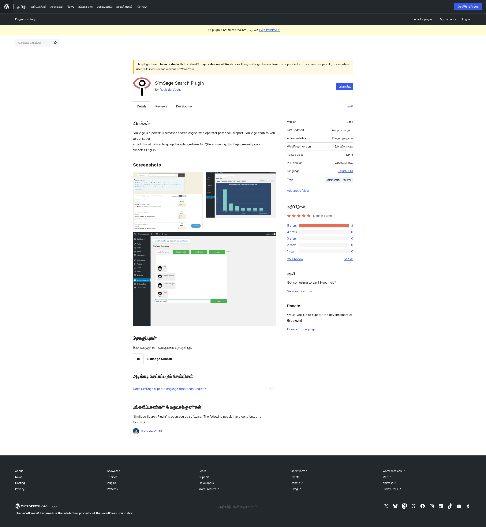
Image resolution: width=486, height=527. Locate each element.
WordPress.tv (209, 489)
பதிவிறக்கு (345, 86)
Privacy (19, 489)
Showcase (113, 471)
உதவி (350, 106)
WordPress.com (394, 471)
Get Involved (299, 471)
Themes (112, 477)
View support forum (300, 291)
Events (295, 477)
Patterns (112, 489)
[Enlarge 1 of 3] (198, 177)
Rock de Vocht (170, 90)
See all (348, 259)
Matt (387, 477)
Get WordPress (468, 6)
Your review (295, 259)
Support (204, 477)
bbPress (389, 482)
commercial (333, 179)
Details (141, 106)
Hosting (20, 482)
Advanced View (298, 190)
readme (347, 179)
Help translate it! (269, 30)
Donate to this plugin (301, 329)
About (19, 471)
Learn (202, 471)
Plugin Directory (25, 19)
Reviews (161, 106)
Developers (206, 482)
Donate (297, 482)
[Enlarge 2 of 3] (271, 177)
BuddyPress (392, 489)
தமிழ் (54, 506)
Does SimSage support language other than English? (169, 389)
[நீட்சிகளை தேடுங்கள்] (55, 43)
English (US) (345, 171)
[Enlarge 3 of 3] (271, 237)
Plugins (111, 482)
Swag (296, 489)
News (18, 477)
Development (185, 106)
